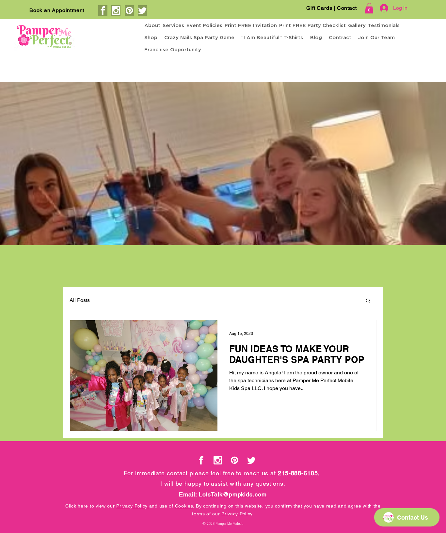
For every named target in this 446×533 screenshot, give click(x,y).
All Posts (80, 300)
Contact (347, 8)
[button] (369, 8)
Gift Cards (320, 8)
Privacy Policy (132, 506)
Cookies (184, 506)
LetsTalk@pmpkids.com (233, 494)
